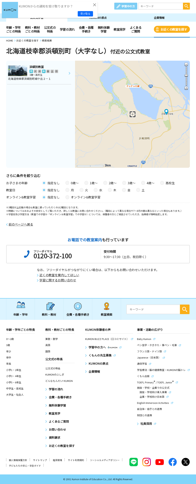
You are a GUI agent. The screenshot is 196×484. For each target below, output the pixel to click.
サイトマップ (40, 460)
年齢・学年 (20, 314)
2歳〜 (113, 183)
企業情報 (159, 18)
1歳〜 (94, 183)
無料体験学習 (103, 29)
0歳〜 (75, 183)
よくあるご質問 (135, 29)
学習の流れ (67, 29)
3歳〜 (132, 183)
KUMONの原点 (98, 18)
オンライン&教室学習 (85, 197)
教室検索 (106, 314)
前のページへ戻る (21, 224)
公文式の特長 (50, 29)
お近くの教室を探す (174, 29)
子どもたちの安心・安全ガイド (25, 465)
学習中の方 (128, 6)
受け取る (85, 13)
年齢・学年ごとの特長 (13, 29)
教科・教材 (49, 314)
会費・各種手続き (86, 29)
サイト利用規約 (76, 460)
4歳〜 (150, 183)
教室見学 (119, 29)
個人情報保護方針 (18, 460)
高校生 (170, 183)
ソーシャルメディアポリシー (105, 460)
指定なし (53, 183)
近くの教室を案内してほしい (59, 275)
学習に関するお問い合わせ (57, 280)
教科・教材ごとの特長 (32, 29)
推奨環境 (57, 460)
